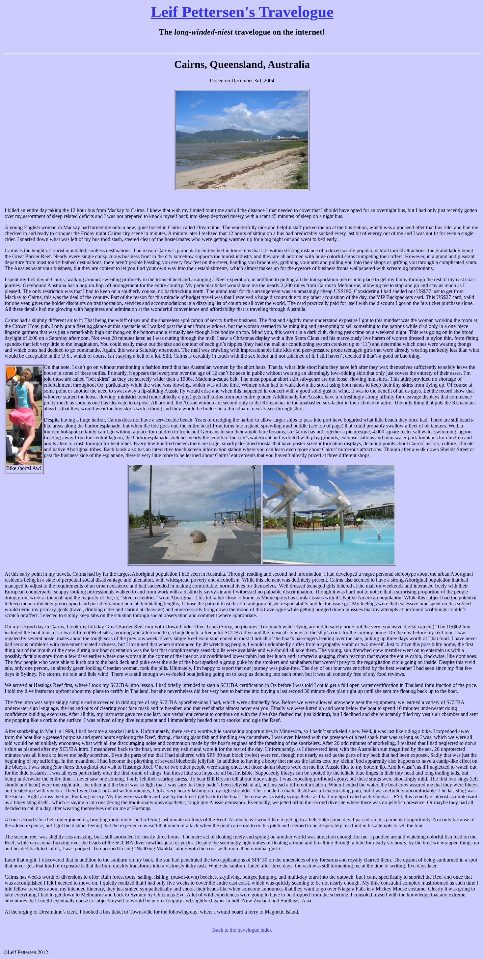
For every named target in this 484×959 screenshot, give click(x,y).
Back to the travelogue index (242, 930)
